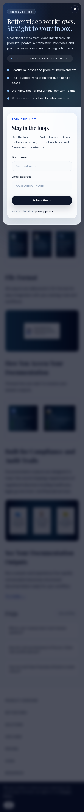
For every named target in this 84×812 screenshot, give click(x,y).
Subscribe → (42, 200)
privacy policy (44, 211)
